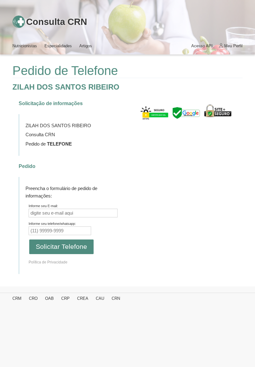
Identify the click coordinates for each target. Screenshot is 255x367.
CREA (82, 298)
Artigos (85, 46)
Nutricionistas (24, 46)
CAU (100, 298)
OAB (49, 298)
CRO (33, 298)
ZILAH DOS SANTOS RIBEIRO (65, 87)
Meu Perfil (233, 46)
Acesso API (202, 46)
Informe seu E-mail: (43, 206)
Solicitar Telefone (61, 246)
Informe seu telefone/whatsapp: (52, 223)
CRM (16, 298)
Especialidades (58, 46)
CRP (65, 298)
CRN (116, 298)
